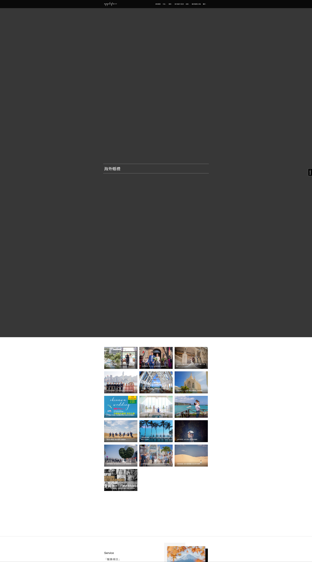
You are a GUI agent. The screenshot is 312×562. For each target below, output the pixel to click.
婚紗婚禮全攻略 (196, 4)
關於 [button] (204, 4)
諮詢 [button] (187, 4)
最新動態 (158, 4)
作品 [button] (164, 4)
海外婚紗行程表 (179, 4)
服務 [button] (170, 4)
